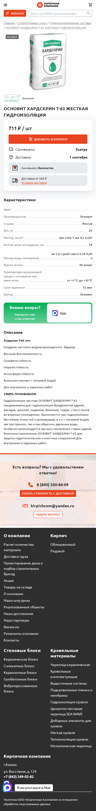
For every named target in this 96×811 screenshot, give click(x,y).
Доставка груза (16, 556)
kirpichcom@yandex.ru (52, 505)
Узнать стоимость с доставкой (48, 493)
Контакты (11, 640)
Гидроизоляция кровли (69, 702)
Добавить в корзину (50, 139)
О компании (13, 593)
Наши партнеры (16, 620)
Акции (9, 580)
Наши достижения (18, 613)
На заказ (12, 37)
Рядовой (57, 551)
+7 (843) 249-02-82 (19, 776)
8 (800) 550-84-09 (52, 484)
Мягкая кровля (62, 732)
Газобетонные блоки (20, 679)
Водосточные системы (68, 683)
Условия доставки (34, 183)
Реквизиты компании (21, 633)
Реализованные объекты (24, 607)
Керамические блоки (21, 659)
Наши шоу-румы (17, 600)
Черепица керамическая (70, 664)
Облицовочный (62, 544)
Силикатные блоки (19, 666)
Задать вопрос (48, 514)
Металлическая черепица (71, 746)
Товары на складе (18, 587)
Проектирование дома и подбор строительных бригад (23, 568)
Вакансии (11, 627)
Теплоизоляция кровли (69, 739)
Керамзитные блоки (20, 672)
